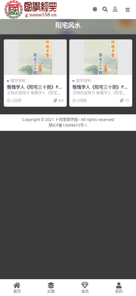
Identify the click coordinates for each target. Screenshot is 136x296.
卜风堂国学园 (66, 119)
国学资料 (18, 81)
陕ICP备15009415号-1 (68, 125)
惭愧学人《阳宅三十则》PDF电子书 (34, 89)
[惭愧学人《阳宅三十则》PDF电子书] (35, 57)
